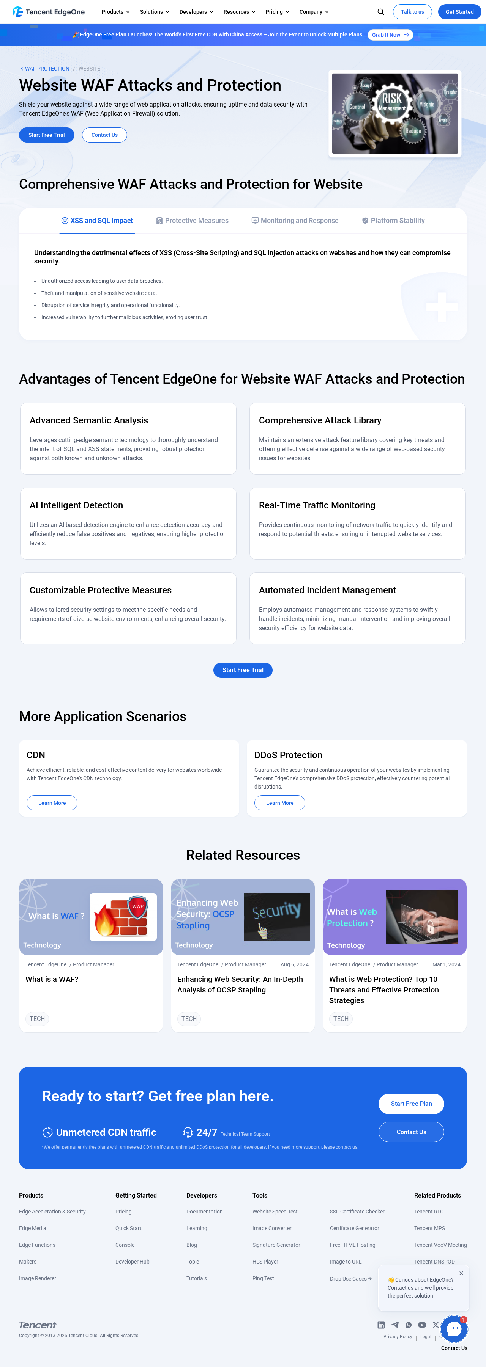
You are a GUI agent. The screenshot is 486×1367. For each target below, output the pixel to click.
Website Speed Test (275, 1212)
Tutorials (196, 1278)
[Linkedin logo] (381, 1325)
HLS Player (265, 1262)
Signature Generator (276, 1245)
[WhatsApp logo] (408, 1325)
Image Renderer (37, 1278)
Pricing (123, 1212)
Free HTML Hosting (353, 1245)
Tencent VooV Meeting (440, 1245)
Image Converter (272, 1228)
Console (124, 1245)
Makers (27, 1262)
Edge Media (32, 1228)
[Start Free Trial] (243, 660)
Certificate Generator (354, 1228)
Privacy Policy (397, 1338)
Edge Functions (37, 1245)
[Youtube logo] (422, 1325)
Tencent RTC (428, 1212)
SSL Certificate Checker (357, 1212)
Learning (196, 1228)
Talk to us (412, 12)
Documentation (204, 1212)
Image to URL (346, 1262)
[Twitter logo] (436, 1325)
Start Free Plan (411, 1103)
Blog (191, 1245)
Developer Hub (132, 1262)
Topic (192, 1262)
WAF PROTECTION (47, 69)
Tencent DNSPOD (434, 1262)
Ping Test (263, 1278)
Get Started (460, 12)
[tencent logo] (79, 1325)
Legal (425, 1338)
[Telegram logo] (395, 1325)
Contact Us (411, 1132)
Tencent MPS (429, 1228)
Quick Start (128, 1228)
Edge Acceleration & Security (52, 1212)
